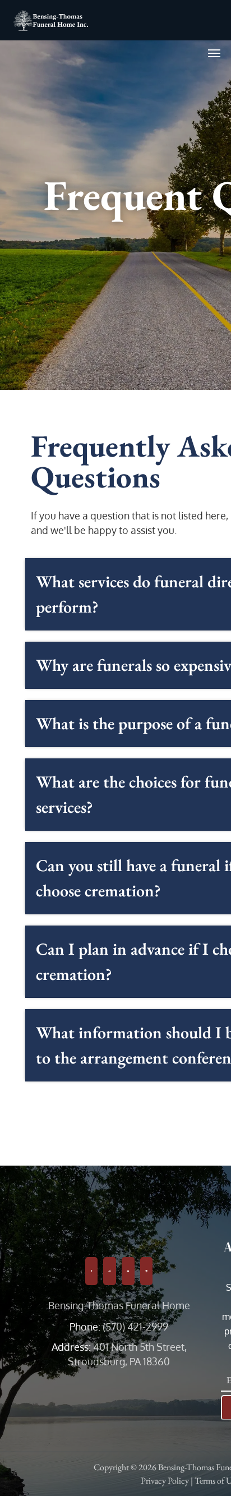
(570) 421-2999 (135, 1326)
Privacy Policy (165, 1480)
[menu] (214, 53)
